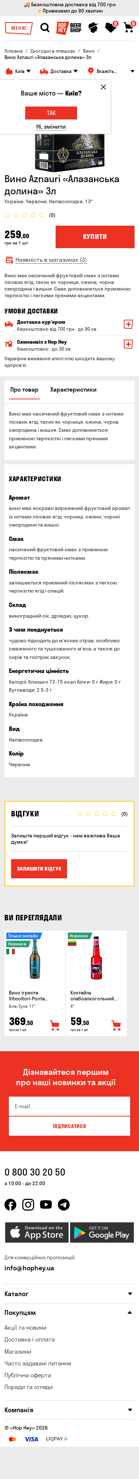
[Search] (45, 28)
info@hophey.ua (29, 1268)
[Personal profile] (93, 28)
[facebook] (10, 1205)
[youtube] (46, 1205)
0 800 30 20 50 (34, 1172)
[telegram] (64, 1205)
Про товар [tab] (24, 389)
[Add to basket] (55, 1026)
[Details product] (34, 958)
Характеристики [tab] (73, 389)
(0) (52, 215)
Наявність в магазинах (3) (51, 259)
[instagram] (28, 1205)
